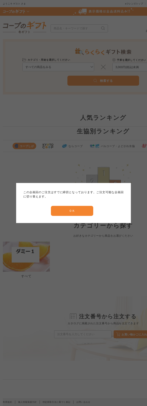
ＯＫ (72, 210)
